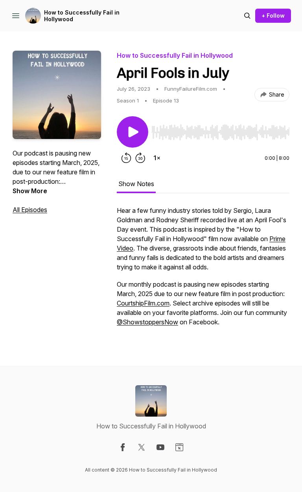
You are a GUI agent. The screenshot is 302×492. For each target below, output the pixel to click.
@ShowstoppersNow (147, 322)
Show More (30, 191)
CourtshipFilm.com (143, 303)
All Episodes (30, 210)
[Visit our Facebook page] (123, 447)
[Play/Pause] (132, 132)
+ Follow (273, 15)
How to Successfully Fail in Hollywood (82, 16)
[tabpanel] (203, 270)
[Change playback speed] (157, 157)
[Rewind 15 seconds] (126, 157)
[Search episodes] (247, 15)
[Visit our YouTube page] (160, 447)
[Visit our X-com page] (141, 447)
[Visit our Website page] (179, 447)
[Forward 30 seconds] (140, 157)
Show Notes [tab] (136, 184)
